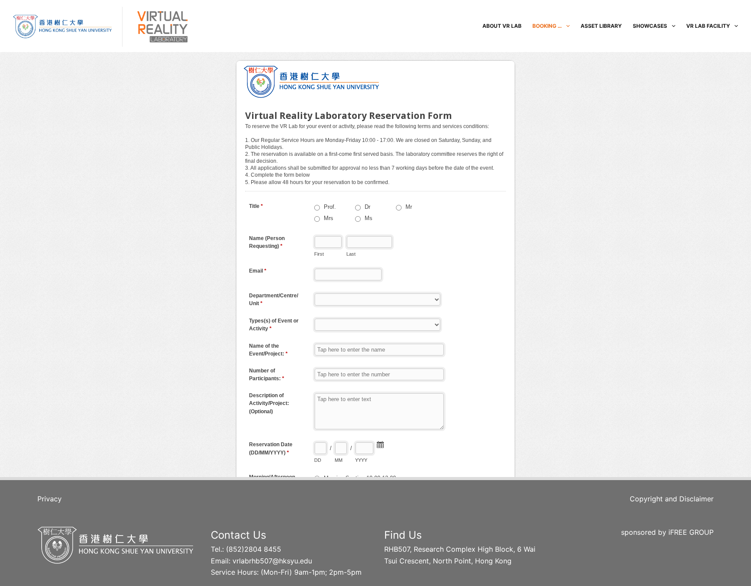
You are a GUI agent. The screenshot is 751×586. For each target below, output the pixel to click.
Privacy (49, 498)
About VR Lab (502, 26)
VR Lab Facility (708, 26)
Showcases (650, 26)
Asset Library (601, 26)
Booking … (547, 26)
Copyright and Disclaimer (672, 498)
